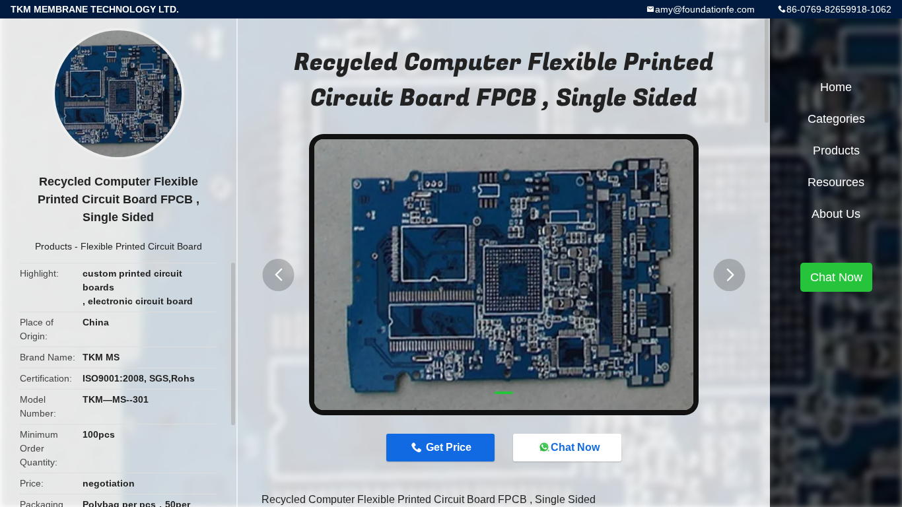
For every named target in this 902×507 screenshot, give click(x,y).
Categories (836, 118)
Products (53, 246)
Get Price (448, 447)
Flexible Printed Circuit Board (141, 246)
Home (836, 87)
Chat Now (575, 447)
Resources (836, 182)
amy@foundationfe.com (705, 9)
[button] (279, 275)
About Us (836, 213)
